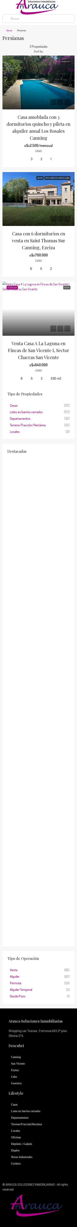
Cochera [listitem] (16, 1163)
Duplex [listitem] (15, 1150)
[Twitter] (38, 1219)
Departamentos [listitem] (20, 418)
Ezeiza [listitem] (15, 1070)
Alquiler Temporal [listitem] (21, 990)
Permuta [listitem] (15, 983)
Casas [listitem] (14, 405)
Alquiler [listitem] (15, 976)
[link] (38, 82)
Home (9, 30)
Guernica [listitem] (16, 1083)
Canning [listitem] (16, 1057)
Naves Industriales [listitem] (21, 1157)
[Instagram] (46, 1219)
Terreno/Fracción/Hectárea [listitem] (28, 425)
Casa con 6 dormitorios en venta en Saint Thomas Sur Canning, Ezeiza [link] (38, 240)
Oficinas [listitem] (16, 1137)
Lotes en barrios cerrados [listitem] (26, 412)
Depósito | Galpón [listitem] (21, 1143)
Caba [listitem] (14, 1076)
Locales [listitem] (15, 432)
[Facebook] (31, 1219)
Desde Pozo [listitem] (17, 996)
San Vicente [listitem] (18, 1063)
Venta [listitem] (13, 970)
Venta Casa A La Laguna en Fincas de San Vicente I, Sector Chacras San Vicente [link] (38, 350)
